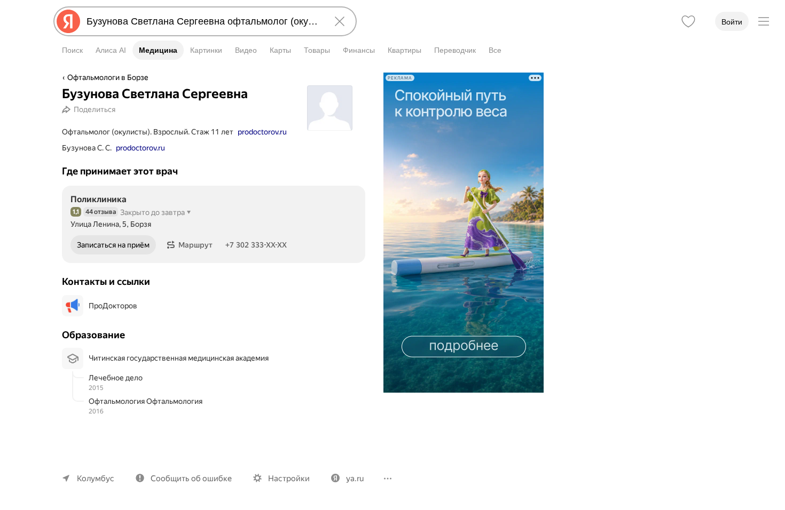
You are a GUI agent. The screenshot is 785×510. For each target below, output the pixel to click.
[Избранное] (688, 21)
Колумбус (95, 478)
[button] (189, 244)
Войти (731, 22)
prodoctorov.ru (262, 132)
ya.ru (355, 478)
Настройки (289, 478)
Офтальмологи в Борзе (107, 77)
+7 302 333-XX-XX (256, 245)
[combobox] (203, 21)
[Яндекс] (68, 21)
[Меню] (763, 21)
